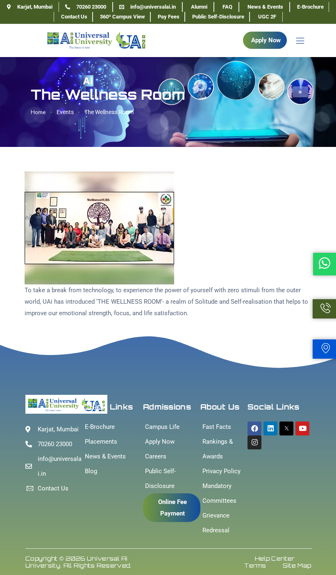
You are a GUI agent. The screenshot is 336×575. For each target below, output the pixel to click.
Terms (255, 565)
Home (38, 112)
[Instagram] (254, 442)
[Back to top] (317, 544)
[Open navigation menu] (296, 40)
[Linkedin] (270, 428)
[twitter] (286, 428)
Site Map (297, 565)
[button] (265, 40)
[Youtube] (302, 428)
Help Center (275, 558)
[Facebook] (254, 428)
